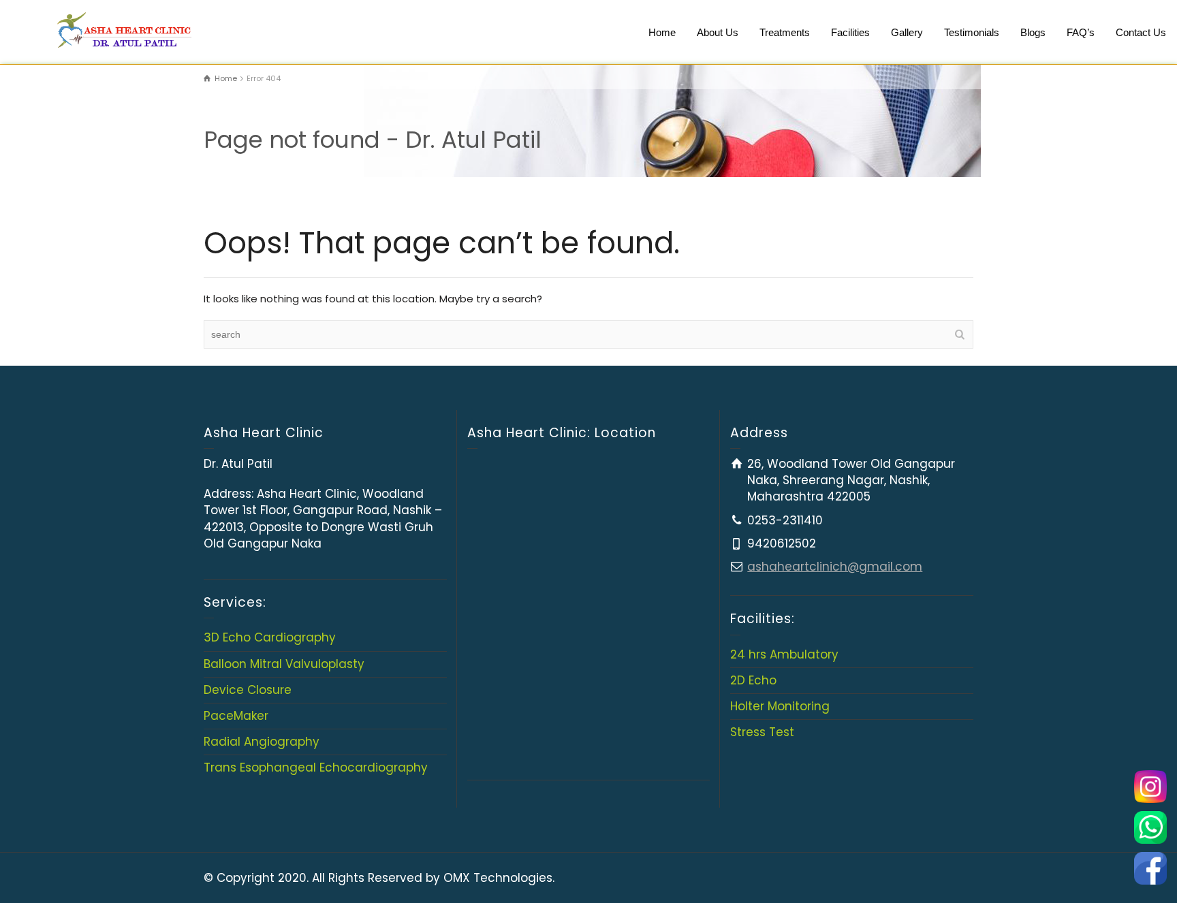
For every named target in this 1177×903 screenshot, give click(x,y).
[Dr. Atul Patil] (122, 27)
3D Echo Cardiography (270, 637)
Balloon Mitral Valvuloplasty (284, 664)
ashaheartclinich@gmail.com (834, 566)
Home (662, 32)
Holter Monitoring (780, 706)
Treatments (784, 32)
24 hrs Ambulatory (784, 654)
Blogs (1033, 32)
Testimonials (971, 32)
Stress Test (762, 732)
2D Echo (753, 680)
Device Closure (248, 690)
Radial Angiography (261, 741)
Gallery (907, 32)
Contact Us (1141, 32)
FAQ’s (1081, 32)
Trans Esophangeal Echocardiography (316, 767)
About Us (717, 32)
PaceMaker (236, 716)
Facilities (850, 32)
